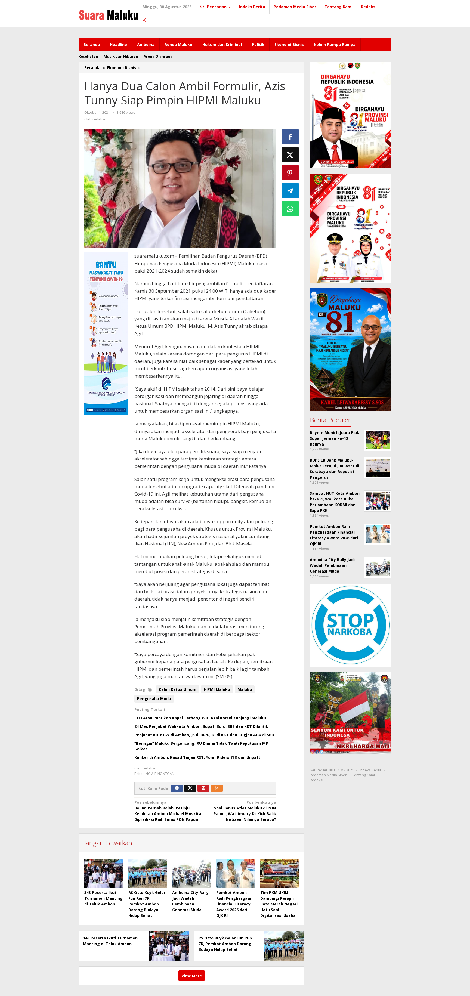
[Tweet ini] (290, 154)
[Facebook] (177, 788)
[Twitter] (190, 788)
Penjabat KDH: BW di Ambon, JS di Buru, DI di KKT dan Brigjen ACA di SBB (204, 734)
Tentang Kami (363, 774)
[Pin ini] (290, 172)
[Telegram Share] (290, 190)
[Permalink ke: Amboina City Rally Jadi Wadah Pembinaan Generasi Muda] (191, 873)
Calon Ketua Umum (177, 689)
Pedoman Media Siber (328, 774)
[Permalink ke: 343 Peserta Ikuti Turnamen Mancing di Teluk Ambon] (103, 873)
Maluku (244, 689)
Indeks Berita (370, 770)
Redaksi (316, 779)
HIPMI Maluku (217, 689)
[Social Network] (144, 20)
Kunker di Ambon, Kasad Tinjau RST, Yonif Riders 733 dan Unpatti (197, 757)
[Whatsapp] (290, 208)
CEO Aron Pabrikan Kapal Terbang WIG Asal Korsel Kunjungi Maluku (200, 717)
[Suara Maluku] (108, 13)
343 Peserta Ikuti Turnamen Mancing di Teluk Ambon (103, 898)
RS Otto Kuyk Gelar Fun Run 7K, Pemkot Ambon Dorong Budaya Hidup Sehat (146, 904)
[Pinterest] (203, 788)
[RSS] (217, 788)
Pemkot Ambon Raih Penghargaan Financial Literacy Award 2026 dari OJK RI (234, 904)
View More (191, 975)
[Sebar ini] (290, 136)
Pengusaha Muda (154, 698)
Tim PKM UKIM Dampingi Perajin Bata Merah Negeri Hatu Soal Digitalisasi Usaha (279, 904)
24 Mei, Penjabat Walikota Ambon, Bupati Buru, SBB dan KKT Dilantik (201, 726)
